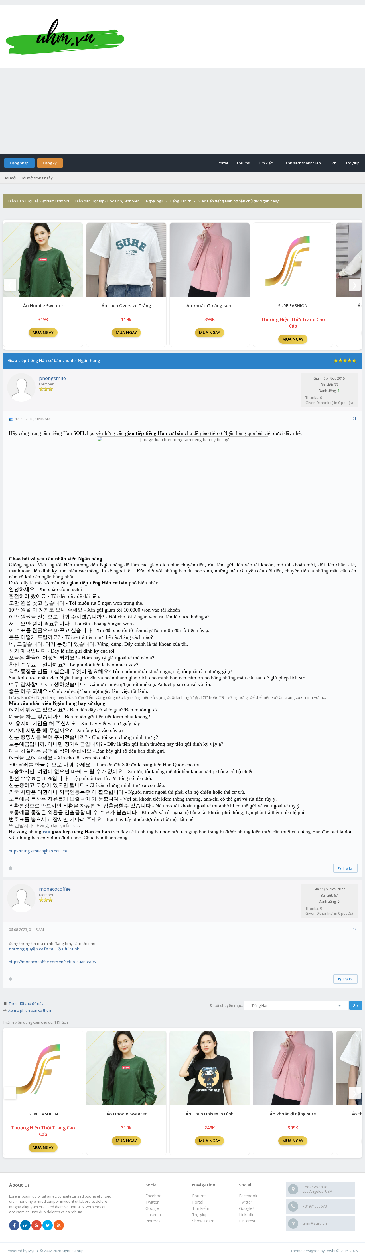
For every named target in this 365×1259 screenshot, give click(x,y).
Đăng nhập (19, 163)
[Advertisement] (182, 111)
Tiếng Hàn (178, 201)
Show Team (203, 1221)
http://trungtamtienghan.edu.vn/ (38, 851)
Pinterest (247, 1221)
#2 (354, 929)
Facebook (248, 1195)
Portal (223, 163)
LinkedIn (246, 1214)
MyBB (33, 1250)
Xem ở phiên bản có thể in (30, 1010)
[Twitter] (47, 1225)
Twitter (245, 1202)
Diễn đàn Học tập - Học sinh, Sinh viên (107, 201)
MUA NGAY (43, 332)
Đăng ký (50, 163)
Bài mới (10, 177)
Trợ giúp (353, 163)
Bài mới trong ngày (37, 177)
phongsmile (52, 378)
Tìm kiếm (266, 163)
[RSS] (59, 1225)
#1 (354, 418)
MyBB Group (73, 1250)
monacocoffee (55, 889)
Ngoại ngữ (154, 201)
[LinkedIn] (25, 1225)
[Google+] (36, 1225)
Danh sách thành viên (302, 163)
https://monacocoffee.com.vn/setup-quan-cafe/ (52, 961)
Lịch (333, 163)
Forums (243, 163)
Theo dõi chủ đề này (26, 1003)
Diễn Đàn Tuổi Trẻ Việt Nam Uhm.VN (38, 201)
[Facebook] (14, 1225)
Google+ (247, 1208)
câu (46, 831)
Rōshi (330, 1250)
